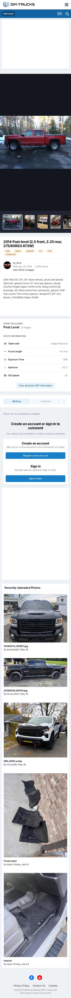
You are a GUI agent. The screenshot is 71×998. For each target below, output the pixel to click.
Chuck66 (12, 764)
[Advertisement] (35, 44)
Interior (8, 960)
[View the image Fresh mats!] (35, 815)
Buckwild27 (13, 649)
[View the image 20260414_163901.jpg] (35, 618)
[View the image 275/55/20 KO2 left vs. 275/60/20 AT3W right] (29, 222)
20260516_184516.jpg (15, 690)
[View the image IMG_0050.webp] (35, 730)
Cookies (53, 985)
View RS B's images (23, 269)
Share (17, 401)
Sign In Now (35, 478)
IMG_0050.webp (13, 761)
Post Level (11, 327)
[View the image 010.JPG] (55, 222)
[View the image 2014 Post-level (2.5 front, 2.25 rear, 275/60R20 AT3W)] (12, 222)
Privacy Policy (21, 985)
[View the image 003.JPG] (42, 222)
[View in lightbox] (35, 142)
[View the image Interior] (35, 915)
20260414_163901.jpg (16, 646)
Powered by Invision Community (35, 993)
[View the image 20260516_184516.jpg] (35, 672)
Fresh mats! (10, 861)
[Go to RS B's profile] (7, 265)
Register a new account (35, 455)
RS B (18, 263)
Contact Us (39, 985)
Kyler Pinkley (14, 864)
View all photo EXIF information (35, 385)
